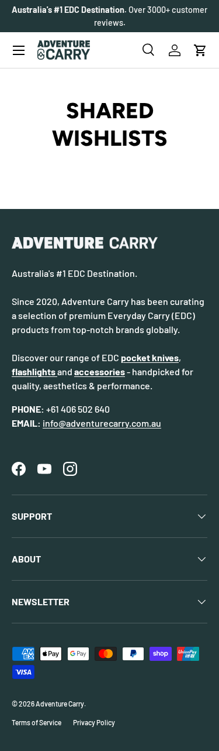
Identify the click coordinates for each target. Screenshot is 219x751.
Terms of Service (36, 722)
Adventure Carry (60, 703)
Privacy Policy (94, 722)
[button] (200, 50)
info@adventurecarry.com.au (102, 422)
